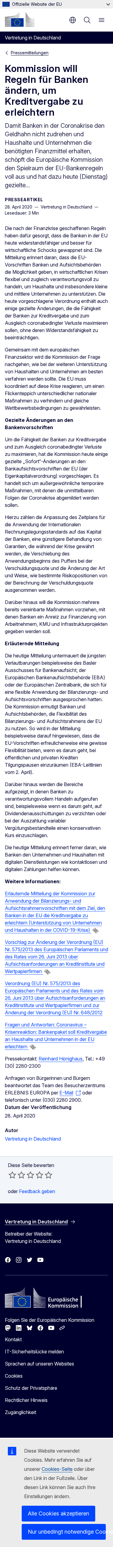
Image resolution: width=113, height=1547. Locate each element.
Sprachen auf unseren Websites (39, 1364)
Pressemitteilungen (30, 52)
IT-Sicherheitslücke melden (34, 1352)
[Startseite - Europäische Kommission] (19, 19)
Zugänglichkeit (20, 1412)
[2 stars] (17, 1175)
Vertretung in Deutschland (33, 1139)
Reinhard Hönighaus (61, 1059)
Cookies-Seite (57, 1469)
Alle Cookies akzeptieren (58, 1513)
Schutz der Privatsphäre (31, 1388)
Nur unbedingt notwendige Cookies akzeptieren (67, 1531)
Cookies (14, 1376)
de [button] (72, 20)
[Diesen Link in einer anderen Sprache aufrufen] (96, 931)
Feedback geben (37, 1191)
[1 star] (12, 1175)
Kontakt (13, 1339)
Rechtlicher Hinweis (26, 1400)
